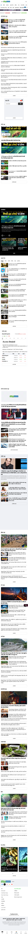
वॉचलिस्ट (2, 905)
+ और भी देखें (14, 364)
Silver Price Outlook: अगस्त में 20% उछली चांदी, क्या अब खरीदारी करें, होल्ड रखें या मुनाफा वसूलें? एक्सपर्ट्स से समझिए (17, 290)
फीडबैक (13, 918)
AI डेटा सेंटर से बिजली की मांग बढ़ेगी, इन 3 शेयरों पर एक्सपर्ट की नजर (12, 73)
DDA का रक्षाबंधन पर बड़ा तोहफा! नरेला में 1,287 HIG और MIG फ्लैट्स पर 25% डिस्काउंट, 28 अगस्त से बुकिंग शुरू (18, 300)
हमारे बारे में (4, 918)
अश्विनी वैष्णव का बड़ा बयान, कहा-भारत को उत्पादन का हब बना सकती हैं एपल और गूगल (18, 434)
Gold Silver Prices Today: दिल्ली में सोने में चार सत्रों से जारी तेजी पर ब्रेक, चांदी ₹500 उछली (18, 37)
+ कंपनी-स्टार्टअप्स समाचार (14, 449)
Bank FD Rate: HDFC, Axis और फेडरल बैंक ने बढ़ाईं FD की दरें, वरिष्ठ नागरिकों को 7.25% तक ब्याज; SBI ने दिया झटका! (17, 275)
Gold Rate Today (4, 892)
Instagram (7, 884)
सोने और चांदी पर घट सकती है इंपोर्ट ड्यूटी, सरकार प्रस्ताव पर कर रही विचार (13, 47)
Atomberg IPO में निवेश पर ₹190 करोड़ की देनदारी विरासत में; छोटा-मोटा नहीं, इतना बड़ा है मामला (13, 405)
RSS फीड (20, 919)
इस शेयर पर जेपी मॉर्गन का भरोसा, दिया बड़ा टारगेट (17, 160)
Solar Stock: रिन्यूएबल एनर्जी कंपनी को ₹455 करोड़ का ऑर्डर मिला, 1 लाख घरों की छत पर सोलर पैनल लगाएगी (14, 84)
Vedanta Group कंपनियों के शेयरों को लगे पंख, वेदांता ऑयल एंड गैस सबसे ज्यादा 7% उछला (14, 54)
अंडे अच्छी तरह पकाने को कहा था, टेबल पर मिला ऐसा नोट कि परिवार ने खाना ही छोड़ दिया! (18, 493)
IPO (19, 5)
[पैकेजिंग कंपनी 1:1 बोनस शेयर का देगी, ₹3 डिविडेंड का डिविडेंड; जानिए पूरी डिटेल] (4, 27)
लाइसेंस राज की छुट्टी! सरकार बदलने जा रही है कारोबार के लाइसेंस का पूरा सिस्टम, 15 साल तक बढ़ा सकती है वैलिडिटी (18, 445)
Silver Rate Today (4, 895)
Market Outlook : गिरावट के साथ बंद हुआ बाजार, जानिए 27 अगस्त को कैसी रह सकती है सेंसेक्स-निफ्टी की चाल (14, 88)
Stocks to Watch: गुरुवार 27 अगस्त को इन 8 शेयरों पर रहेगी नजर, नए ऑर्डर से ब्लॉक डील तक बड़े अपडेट (17, 31)
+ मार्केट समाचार (14, 182)
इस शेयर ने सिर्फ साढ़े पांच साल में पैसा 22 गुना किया (18, 166)
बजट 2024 (3, 890)
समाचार (7, 5)
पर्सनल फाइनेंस (16, 895)
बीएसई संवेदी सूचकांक (6, 334)
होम (1, 5)
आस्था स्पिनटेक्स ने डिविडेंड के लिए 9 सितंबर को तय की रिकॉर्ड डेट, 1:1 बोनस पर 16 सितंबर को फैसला (14, 58)
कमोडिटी (15, 890)
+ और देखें (14, 117)
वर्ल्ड (8, 7)
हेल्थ (26, 5)
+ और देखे (14, 95)
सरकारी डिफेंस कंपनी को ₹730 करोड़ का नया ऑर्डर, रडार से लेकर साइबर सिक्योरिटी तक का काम (12, 62)
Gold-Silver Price (4, 7)
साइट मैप (16, 919)
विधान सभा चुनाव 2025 (18, 897)
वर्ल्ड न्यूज (2, 636)
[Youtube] (12, 884)
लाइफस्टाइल (17, 7)
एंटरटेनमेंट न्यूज (4, 689)
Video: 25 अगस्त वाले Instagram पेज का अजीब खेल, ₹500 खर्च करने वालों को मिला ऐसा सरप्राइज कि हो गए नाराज (18, 499)
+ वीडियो (14, 253)
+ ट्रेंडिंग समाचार (14, 503)
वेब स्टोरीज (22, 5)
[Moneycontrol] (6, 1)
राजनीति (2, 899)
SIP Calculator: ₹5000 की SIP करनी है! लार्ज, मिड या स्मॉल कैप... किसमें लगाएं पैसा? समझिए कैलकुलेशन (17, 280)
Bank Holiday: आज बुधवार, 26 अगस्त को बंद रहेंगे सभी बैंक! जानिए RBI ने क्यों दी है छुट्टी (17, 316)
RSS (9, 884)
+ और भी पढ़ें (14, 326)
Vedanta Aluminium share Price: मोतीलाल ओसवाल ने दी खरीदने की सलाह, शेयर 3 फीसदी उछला (13, 66)
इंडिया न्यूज (3, 532)
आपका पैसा (11, 5)
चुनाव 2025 (3, 909)
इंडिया (16, 5)
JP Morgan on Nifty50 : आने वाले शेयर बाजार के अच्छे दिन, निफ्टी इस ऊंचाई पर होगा (13, 157)
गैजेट (11, 7)
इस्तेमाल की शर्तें (8, 919)
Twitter (5, 884)
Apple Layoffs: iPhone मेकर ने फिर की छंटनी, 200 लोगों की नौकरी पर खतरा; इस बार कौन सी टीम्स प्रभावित (18, 430)
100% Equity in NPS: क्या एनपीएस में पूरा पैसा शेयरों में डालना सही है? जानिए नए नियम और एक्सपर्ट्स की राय (17, 285)
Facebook (2, 884)
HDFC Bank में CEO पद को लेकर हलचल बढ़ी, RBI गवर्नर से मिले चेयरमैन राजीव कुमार (13, 70)
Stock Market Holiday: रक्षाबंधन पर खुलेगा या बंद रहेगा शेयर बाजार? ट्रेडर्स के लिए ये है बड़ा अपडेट (18, 177)
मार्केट (4, 5)
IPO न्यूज (3, 585)
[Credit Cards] (25, 605)
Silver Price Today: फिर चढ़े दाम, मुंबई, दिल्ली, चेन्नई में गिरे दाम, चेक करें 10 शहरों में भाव (17, 311)
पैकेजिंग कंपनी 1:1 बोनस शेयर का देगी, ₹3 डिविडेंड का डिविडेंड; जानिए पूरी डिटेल (17, 26)
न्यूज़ (2, 897)
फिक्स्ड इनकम (16, 892)
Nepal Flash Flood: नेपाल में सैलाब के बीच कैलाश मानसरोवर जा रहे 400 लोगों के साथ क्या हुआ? (14, 80)
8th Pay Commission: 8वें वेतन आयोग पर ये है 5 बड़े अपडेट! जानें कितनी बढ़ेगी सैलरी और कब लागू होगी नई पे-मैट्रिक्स (17, 306)
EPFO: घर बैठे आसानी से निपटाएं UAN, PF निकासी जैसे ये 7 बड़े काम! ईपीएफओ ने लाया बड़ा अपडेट (14, 92)
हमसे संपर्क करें (9, 918)
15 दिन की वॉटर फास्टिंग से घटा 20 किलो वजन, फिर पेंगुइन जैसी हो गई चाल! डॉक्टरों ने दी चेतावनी (17, 488)
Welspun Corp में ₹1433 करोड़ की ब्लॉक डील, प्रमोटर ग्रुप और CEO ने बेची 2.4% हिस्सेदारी (17, 21)
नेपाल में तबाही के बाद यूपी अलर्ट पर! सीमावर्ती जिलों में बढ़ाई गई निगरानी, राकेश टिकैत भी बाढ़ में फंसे (13, 50)
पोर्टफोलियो (3, 901)
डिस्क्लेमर (17, 918)
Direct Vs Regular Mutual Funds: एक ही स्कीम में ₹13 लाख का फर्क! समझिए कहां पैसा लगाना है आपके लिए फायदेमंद (18, 295)
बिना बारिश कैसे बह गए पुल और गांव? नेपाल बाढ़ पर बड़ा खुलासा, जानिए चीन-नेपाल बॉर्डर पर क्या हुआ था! (13, 76)
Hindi (13, 881)
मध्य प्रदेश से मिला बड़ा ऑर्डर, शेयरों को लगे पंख (10, 140)
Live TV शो (3, 907)
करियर (13, 919)
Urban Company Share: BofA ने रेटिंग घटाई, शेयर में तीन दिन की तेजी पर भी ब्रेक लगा (18, 42)
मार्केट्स (2, 903)
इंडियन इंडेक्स (22, 7)
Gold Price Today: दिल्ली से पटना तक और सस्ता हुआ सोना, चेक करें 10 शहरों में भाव (18, 321)
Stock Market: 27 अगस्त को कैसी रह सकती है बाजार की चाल (17, 172)
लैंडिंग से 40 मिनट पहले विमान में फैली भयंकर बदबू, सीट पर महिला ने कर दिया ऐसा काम (17, 483)
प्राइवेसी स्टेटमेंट (22, 918)
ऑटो (13, 7)
